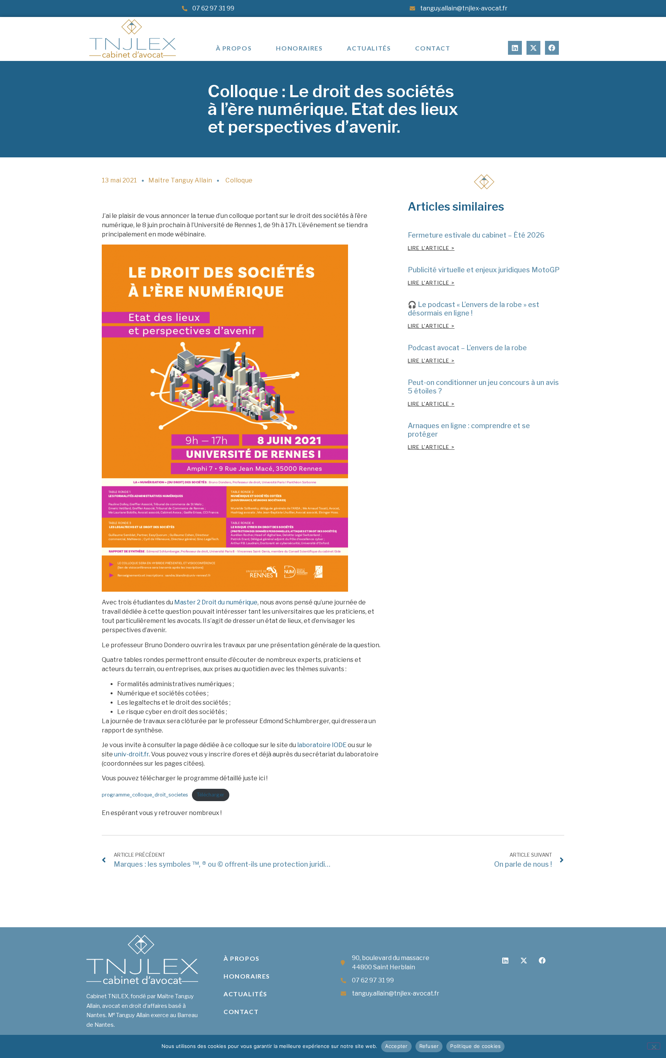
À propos (234, 48)
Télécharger (210, 795)
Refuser (429, 1046)
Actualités (369, 48)
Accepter (396, 1046)
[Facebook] (552, 48)
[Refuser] (653, 1046)
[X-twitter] (533, 48)
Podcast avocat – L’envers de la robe (467, 348)
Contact (432, 48)
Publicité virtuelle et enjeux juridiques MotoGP (484, 270)
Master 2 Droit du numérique (215, 602)
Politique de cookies (475, 1046)
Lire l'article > (431, 248)
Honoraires (299, 48)
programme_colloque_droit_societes (145, 795)
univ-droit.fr (131, 754)
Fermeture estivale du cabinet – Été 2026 (476, 235)
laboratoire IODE (321, 745)
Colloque (238, 180)
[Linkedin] (515, 48)
